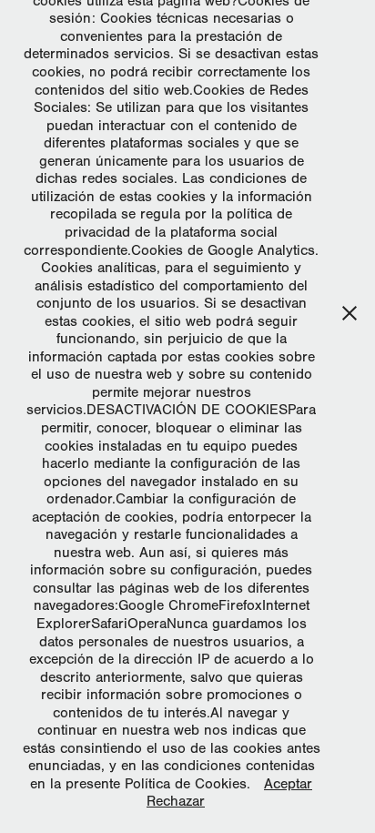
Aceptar (288, 784)
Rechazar (176, 801)
